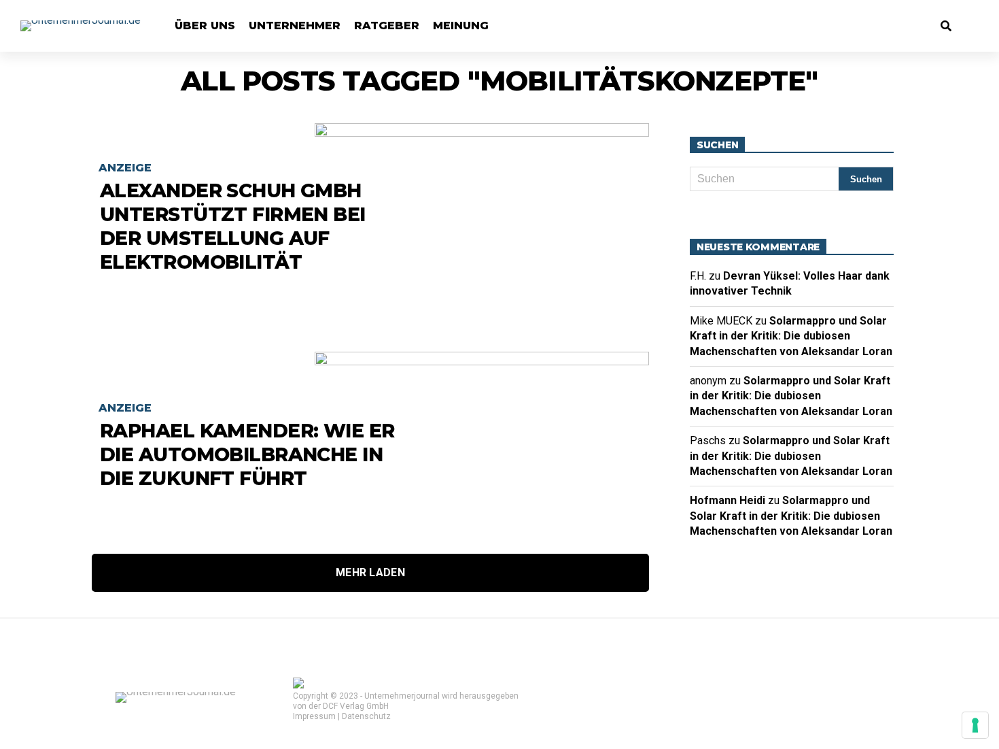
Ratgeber (386, 25)
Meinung (461, 25)
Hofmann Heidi (727, 500)
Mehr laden (370, 572)
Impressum (314, 716)
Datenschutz (366, 716)
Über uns (205, 25)
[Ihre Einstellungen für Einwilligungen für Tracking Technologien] (975, 725)
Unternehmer (294, 25)
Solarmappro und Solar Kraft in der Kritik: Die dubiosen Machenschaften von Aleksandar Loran (791, 336)
